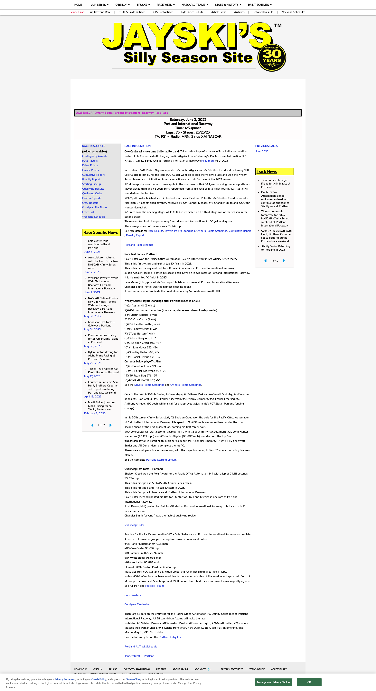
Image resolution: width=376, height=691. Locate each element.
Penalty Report (91, 179)
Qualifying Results (93, 188)
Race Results (90, 160)
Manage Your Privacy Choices (273, 682)
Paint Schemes (258, 4)
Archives (239, 12)
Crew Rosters (90, 202)
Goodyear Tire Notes (94, 207)
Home (78, 4)
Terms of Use (257, 669)
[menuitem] (79, 669)
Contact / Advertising (137, 669)
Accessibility (279, 669)
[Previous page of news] (93, 425)
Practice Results (154, 585)
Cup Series (98, 4)
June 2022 (261, 151)
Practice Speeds (91, 198)
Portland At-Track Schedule (141, 646)
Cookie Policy (98, 679)
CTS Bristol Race (163, 12)
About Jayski (180, 669)
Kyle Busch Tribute (192, 12)
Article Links (218, 12)
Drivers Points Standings (180, 230)
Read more (207, 160)
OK (309, 682)
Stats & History (226, 4)
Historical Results (262, 12)
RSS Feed (161, 669)
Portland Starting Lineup (161, 459)
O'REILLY (97, 669)
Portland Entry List (170, 637)
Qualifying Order (92, 193)
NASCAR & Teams (193, 4)
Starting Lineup (91, 183)
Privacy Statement (232, 669)
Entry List (88, 212)
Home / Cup (80, 669)
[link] (188, 47)
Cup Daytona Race (100, 12)
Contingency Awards (94, 156)
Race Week (164, 4)
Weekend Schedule (93, 216)
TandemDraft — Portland (139, 655)
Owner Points (90, 170)
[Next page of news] (110, 425)
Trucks (142, 4)
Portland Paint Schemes (139, 244)
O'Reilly (121, 4)
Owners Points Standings (211, 230)
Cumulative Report (93, 174)
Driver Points (90, 165)
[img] (188, 47)
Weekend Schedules (293, 12)
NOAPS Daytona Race (131, 12)
